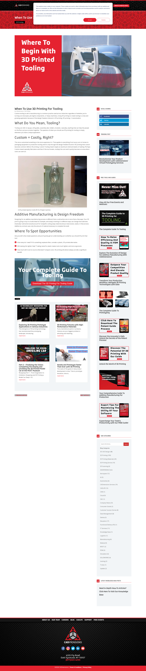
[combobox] (114, 444)
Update (103, 568)
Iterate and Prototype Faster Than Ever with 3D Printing (69, 366)
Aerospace (105, 474)
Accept (90, 20)
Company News (106, 503)
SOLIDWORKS (105, 558)
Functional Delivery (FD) (108, 525)
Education (104, 521)
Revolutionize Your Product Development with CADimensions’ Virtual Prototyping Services (113, 161)
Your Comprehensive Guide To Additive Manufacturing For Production (112, 395)
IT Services (105, 528)
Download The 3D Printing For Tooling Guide (52, 283)
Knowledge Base (106, 532)
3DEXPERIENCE (106, 470)
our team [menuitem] (56, 620)
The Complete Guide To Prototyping (109, 312)
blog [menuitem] (72, 620)
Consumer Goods (106, 506)
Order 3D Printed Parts (121, 5)
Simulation (104, 554)
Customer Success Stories (109, 510)
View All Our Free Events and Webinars (111, 203)
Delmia (103, 517)
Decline (104, 20)
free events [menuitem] (99, 620)
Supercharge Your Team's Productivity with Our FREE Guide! (113, 422)
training (103, 561)
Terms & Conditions (75, 667)
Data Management (107, 514)
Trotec (103, 565)
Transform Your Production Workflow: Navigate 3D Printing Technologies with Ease (112, 283)
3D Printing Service (107, 463)
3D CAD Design (106, 452)
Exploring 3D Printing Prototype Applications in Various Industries (33, 326)
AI (101, 477)
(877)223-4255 (73, 660)
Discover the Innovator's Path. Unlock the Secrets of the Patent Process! (113, 338)
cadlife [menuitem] (79, 620)
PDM (102, 550)
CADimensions (20, 111)
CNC (102, 499)
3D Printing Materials (108, 459)
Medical (103, 543)
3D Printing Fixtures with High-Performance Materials (70, 326)
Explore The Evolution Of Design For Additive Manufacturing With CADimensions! (113, 255)
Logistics (104, 536)
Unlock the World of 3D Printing (112, 364)
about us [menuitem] (46, 620)
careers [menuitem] (65, 620)
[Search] (126, 444)
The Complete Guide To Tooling (112, 229)
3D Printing (19, 22)
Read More (22, 336)
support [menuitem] (88, 620)
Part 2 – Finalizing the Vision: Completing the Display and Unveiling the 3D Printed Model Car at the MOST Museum (32, 368)
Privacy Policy (87, 667)
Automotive (104, 481)
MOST (103, 547)
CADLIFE (104, 488)
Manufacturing (106, 539)
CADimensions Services (109, 484)
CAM (102, 492)
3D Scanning (105, 466)
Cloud (103, 495)
